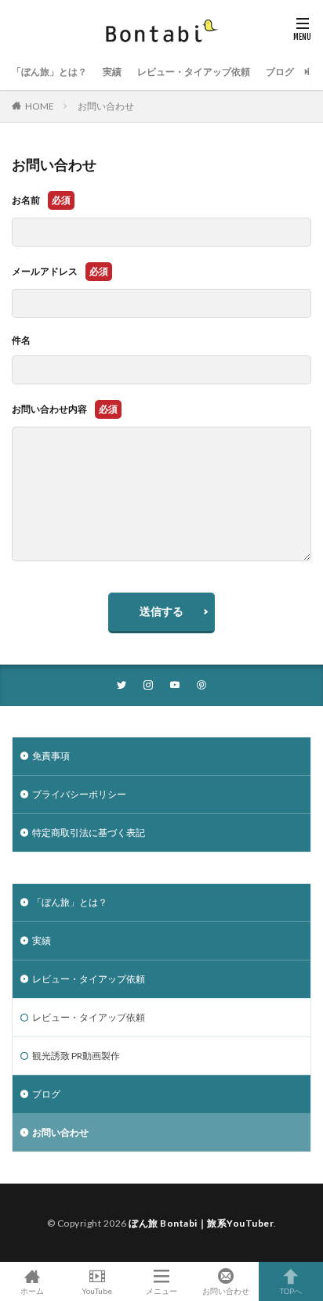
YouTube (97, 1290)
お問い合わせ (106, 106)
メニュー (161, 1290)
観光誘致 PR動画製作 (76, 1055)
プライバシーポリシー (79, 794)
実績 (112, 71)
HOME (39, 106)
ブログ (280, 71)
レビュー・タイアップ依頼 (193, 71)
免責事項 (51, 756)
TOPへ (291, 1290)
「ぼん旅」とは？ (49, 71)
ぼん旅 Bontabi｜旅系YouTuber (201, 1223)
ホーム (32, 1290)
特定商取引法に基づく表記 (88, 832)
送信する (161, 611)
